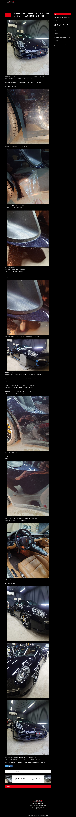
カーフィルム (55, 1)
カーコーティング (39, 1)
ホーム (34, 1)
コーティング (14, 771)
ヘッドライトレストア (47, 1)
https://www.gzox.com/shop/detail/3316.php (14, 393)
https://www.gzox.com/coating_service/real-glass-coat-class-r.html (19, 387)
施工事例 (17, 771)
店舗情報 (68, 1)
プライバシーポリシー (36, 812)
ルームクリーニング (62, 1)
